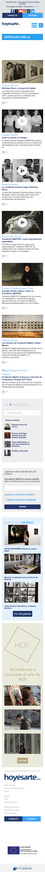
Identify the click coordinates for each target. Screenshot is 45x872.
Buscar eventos (12, 420)
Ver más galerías (22, 614)
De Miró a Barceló (20, 451)
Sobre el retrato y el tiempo (14, 137)
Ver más (22, 760)
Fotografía (6, 85)
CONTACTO (12, 15)
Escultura (6, 288)
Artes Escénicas (10, 802)
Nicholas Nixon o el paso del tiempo (19, 88)
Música (7, 796)
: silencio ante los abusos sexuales (19, 435)
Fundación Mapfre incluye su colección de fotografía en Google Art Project (22, 378)
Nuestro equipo (10, 813)
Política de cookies (11, 807)
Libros (6, 791)
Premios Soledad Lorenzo (14, 788)
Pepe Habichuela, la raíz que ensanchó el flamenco (21, 444)
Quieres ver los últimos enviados (19, 494)
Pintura (30, 288)
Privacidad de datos (12, 810)
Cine (6, 799)
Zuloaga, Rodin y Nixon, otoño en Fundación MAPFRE (18, 292)
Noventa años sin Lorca (19, 426)
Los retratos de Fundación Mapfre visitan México (21, 344)
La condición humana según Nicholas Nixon (20, 188)
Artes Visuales (8, 236)
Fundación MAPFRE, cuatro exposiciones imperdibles (22, 240)
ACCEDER (32, 15)
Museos (14, 85)
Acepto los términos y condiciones (21, 500)
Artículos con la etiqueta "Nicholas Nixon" (18, 37)
